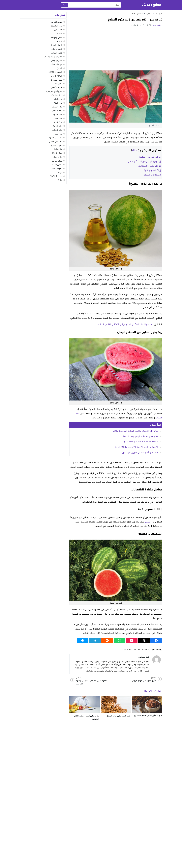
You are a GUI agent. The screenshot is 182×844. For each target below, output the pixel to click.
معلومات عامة (56, 168)
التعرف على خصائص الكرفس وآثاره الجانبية (91, 680)
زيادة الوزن (58, 103)
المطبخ (59, 68)
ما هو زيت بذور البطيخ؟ (150, 157)
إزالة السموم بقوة (152, 170)
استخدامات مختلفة (152, 175)
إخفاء (134, 150)
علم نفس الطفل (55, 141)
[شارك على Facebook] (156, 640)
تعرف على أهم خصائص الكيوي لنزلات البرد (139, 452)
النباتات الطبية (56, 76)
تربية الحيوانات (56, 80)
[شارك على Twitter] (144, 640)
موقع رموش (151, 5)
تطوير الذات (57, 83)
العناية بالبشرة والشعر (53, 56)
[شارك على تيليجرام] (95, 640)
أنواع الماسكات (56, 26)
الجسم (148, 522)
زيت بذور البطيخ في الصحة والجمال (144, 161)
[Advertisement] (115, 48)
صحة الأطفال (57, 110)
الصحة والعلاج (56, 49)
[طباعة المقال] (82, 640)
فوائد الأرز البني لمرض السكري (148, 715)
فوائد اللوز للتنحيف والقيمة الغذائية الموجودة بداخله (135, 431)
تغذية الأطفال (56, 87)
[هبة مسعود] (156, 659)
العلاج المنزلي (56, 53)
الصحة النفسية (56, 45)
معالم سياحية (56, 161)
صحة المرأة (58, 122)
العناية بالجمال (56, 60)
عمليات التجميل (56, 145)
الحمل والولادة (56, 37)
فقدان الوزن (57, 149)
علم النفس (58, 134)
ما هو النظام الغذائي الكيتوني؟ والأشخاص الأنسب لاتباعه (125, 324)
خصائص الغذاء (137, 14)
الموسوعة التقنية (55, 72)
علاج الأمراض (57, 130)
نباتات (60, 180)
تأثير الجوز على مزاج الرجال (144, 679)
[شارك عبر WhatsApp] (119, 640)
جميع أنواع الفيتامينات (53, 91)
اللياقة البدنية (56, 64)
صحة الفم (58, 118)
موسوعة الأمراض (55, 176)
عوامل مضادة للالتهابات (149, 166)
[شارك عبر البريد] (132, 640)
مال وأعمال (57, 157)
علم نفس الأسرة (55, 137)
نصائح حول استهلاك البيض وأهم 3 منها (140, 436)
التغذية (59, 33)
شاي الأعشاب (57, 107)
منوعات (59, 172)
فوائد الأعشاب (56, 153)
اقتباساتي (58, 29)
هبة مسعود (157, 25)
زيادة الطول (57, 99)
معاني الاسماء (56, 164)
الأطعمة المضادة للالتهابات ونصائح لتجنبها (140, 442)
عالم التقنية (57, 126)
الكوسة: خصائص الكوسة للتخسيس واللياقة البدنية (136, 447)
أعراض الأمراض (56, 22)
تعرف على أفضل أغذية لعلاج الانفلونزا (86, 717)
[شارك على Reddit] (107, 640)
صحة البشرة (57, 114)
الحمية (59, 41)
